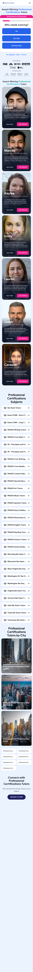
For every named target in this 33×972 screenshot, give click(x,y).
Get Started (23, 124)
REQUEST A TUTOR (16, 797)
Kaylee (9, 193)
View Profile (9, 124)
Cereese (10, 365)
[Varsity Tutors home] (8, 3)
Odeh (8, 322)
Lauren (9, 279)
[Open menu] (30, 3)
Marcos (9, 151)
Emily (8, 236)
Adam (8, 108)
